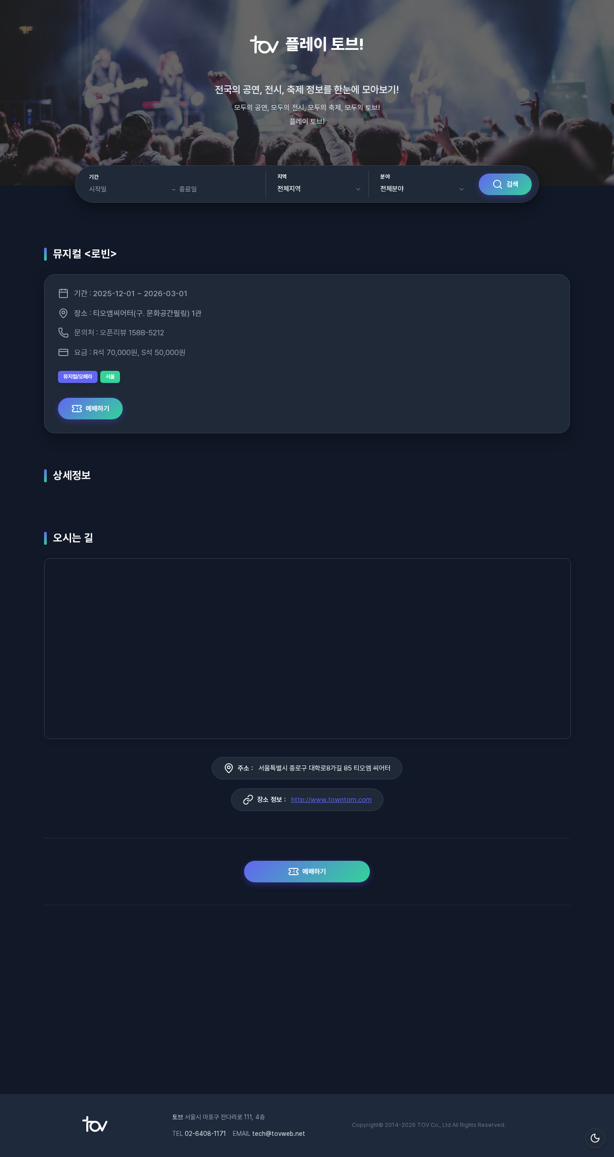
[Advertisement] (307, 1004)
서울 (110, 377)
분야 (385, 177)
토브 (177, 1117)
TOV (423, 1124)
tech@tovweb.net (278, 1133)
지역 (282, 177)
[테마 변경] (595, 1138)
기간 (93, 177)
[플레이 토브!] (94, 1129)
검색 (512, 184)
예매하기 (97, 409)
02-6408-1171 (205, 1133)
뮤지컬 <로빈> (85, 253)
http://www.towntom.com (331, 800)
